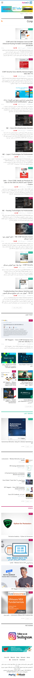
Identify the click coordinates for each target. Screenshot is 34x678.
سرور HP (30, 371)
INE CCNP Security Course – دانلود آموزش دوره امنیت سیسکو (18, 238)
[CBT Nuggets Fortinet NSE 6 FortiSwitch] (17, 576)
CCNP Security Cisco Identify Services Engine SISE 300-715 (17, 73)
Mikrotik (13, 657)
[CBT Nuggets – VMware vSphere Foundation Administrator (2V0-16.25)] (8, 393)
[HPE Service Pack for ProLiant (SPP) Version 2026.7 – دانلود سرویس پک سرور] (25, 375)
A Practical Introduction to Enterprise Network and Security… (15, 474)
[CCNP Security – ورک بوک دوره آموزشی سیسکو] (24, 257)
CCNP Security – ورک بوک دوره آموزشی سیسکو (18, 265)
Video (30, 59)
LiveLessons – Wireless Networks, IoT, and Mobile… (13, 459)
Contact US (15, 660)
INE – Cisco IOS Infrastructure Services (19, 128)
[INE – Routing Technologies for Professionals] (24, 202)
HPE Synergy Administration (17, 466)
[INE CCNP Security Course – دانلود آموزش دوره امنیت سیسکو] (24, 228)
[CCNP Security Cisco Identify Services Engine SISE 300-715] (24, 63)
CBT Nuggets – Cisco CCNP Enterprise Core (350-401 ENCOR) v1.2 (19, 341)
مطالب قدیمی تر (29, 406)
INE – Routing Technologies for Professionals (17, 211)
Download (29, 354)
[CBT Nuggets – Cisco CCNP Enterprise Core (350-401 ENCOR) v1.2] (17, 328)
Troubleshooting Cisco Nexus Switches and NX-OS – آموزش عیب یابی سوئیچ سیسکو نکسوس (18, 292)
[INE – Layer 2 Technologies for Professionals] (24, 146)
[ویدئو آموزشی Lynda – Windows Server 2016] (17, 550)
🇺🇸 (10, 660)
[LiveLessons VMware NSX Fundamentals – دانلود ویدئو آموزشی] (17, 602)
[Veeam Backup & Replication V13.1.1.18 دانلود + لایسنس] (25, 393)
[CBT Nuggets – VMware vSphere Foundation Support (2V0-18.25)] (8, 375)
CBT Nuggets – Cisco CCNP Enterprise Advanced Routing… (14, 488)
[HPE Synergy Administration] (29, 468)
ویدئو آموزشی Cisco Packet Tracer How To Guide (14, 481)
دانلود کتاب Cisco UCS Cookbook (16, 494)
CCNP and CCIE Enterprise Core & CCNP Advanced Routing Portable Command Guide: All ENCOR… (18, 44)
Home (28, 657)
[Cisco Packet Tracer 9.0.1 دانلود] (25, 358)
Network (23, 657)
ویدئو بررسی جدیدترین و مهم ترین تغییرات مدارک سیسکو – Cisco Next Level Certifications (18, 101)
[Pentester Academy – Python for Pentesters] (17, 524)
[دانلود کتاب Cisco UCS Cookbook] (29, 496)
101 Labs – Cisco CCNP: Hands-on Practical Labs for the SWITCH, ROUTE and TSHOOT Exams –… (18, 183)
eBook (30, 29)
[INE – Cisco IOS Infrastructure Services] (24, 120)
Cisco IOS (6, 657)
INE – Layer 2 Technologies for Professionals (17, 154)
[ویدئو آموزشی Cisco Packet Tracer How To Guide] (29, 482)
